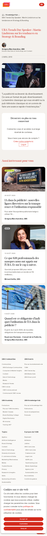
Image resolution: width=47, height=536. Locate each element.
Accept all (23, 519)
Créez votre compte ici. (23, 141)
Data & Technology (9, 377)
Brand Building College (11, 415)
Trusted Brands (7, 466)
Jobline (26, 443)
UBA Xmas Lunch (30, 377)
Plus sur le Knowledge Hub (33, 405)
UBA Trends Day (29, 370)
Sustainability (6, 482)
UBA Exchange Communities (12, 367)
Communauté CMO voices (12, 393)
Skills (3, 475)
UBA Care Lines (29, 446)
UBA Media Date (29, 374)
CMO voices (6, 386)
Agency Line (29, 469)
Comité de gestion (30, 479)
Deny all (23, 528)
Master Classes (8, 412)
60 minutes (6, 421)
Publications (28, 408)
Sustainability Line (31, 472)
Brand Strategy (7, 443)
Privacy (4, 469)
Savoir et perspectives (31, 412)
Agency (4, 437)
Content (5, 374)
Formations (5, 405)
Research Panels (8, 383)
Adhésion (27, 440)
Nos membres (29, 475)
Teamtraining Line (31, 463)
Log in (23, 145)
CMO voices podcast (10, 390)
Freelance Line (30, 453)
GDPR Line (28, 459)
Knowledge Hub (12, 15)
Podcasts (27, 415)
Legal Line (28, 456)
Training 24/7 (7, 424)
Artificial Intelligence (9, 440)
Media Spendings (31, 466)
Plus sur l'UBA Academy (11, 408)
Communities (6, 364)
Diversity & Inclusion (8, 453)
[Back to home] (6, 4)
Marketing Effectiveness (10, 459)
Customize (24, 524)
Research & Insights (8, 472)
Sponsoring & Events (9, 479)
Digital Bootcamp (8, 418)
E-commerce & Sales (9, 456)
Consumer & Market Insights (12, 370)
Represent (27, 437)
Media (5, 380)
